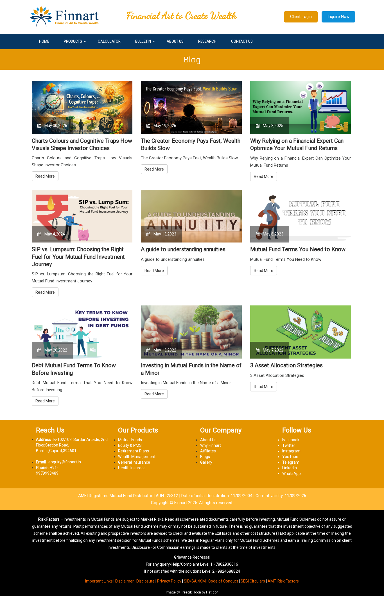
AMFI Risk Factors (283, 581)
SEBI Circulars (253, 581)
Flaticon (212, 592)
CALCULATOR (109, 41)
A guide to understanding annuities (183, 249)
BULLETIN (143, 41)
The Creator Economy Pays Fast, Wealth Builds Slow (190, 144)
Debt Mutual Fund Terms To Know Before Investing (74, 369)
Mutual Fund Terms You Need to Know (297, 249)
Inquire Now (338, 16)
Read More (45, 176)
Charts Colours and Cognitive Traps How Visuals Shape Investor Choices (82, 144)
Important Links (99, 581)
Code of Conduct (223, 581)
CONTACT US (242, 41)
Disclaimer (124, 581)
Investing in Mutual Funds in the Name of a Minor (191, 369)
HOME (44, 41)
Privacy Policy (169, 581)
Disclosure (145, 581)
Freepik (186, 592)
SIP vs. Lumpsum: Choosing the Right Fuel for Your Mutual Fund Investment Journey (78, 257)
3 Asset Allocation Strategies (286, 365)
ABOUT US (175, 41)
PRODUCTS (73, 41)
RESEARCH (207, 41)
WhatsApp (291, 473)
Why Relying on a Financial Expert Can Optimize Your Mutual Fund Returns (297, 144)
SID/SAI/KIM (195, 581)
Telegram (290, 462)
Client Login (301, 16)
